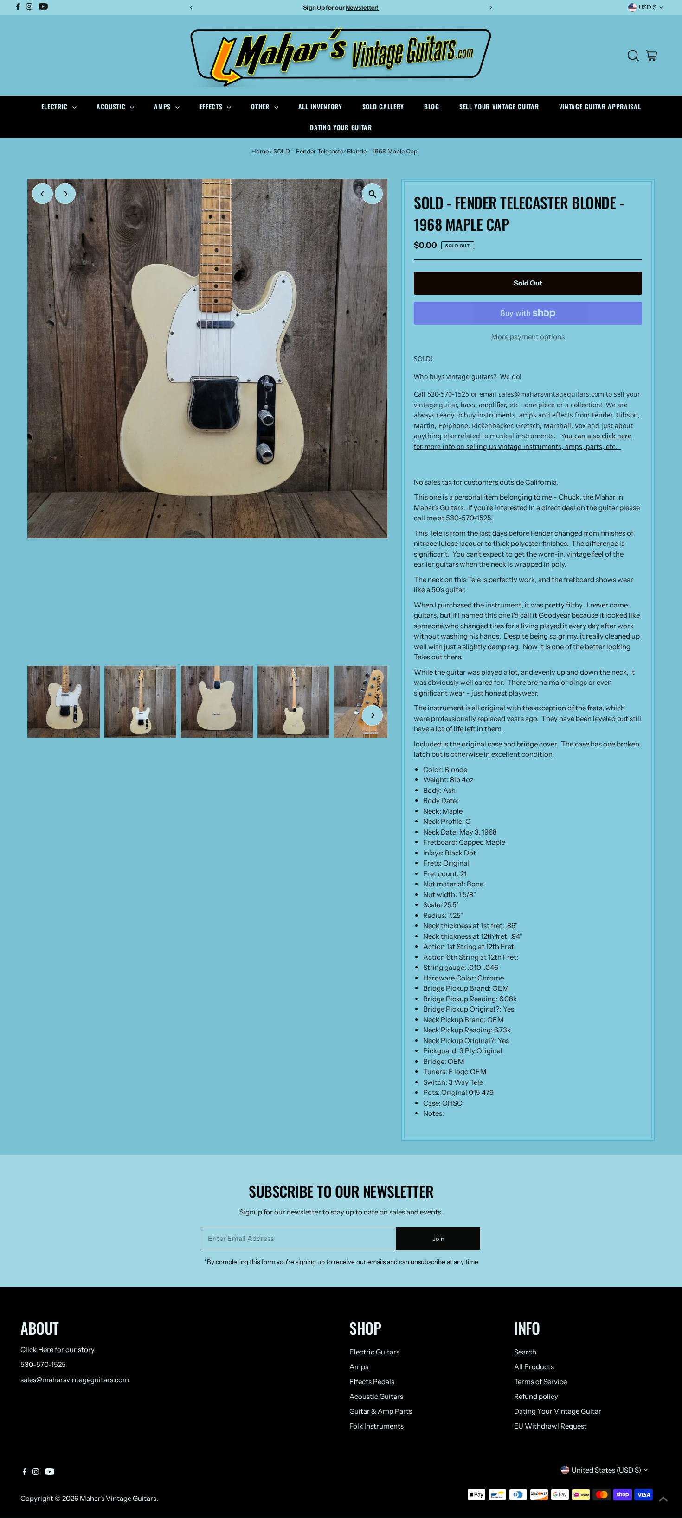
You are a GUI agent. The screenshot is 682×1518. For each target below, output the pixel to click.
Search (525, 1351)
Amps (163, 106)
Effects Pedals (371, 1381)
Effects (212, 106)
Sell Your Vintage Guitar (499, 106)
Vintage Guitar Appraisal (600, 106)
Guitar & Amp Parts (380, 1411)
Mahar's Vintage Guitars (118, 1498)
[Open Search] (633, 55)
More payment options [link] (528, 336)
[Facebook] (24, 1472)
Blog (431, 106)
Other (261, 106)
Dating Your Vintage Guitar (557, 1411)
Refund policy (536, 1396)
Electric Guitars (374, 1351)
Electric (55, 106)
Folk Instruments (376, 1426)
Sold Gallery (383, 106)
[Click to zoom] (372, 193)
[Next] (65, 193)
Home (260, 151)
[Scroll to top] (663, 1499)
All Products (534, 1366)
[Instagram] (35, 1472)
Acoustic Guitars (376, 1396)
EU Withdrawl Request (550, 1426)
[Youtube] (50, 1472)
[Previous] (42, 193)
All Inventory (320, 106)
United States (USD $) (606, 1470)
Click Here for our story (57, 1349)
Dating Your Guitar (341, 127)
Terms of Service (540, 1381)
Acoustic (112, 106)
